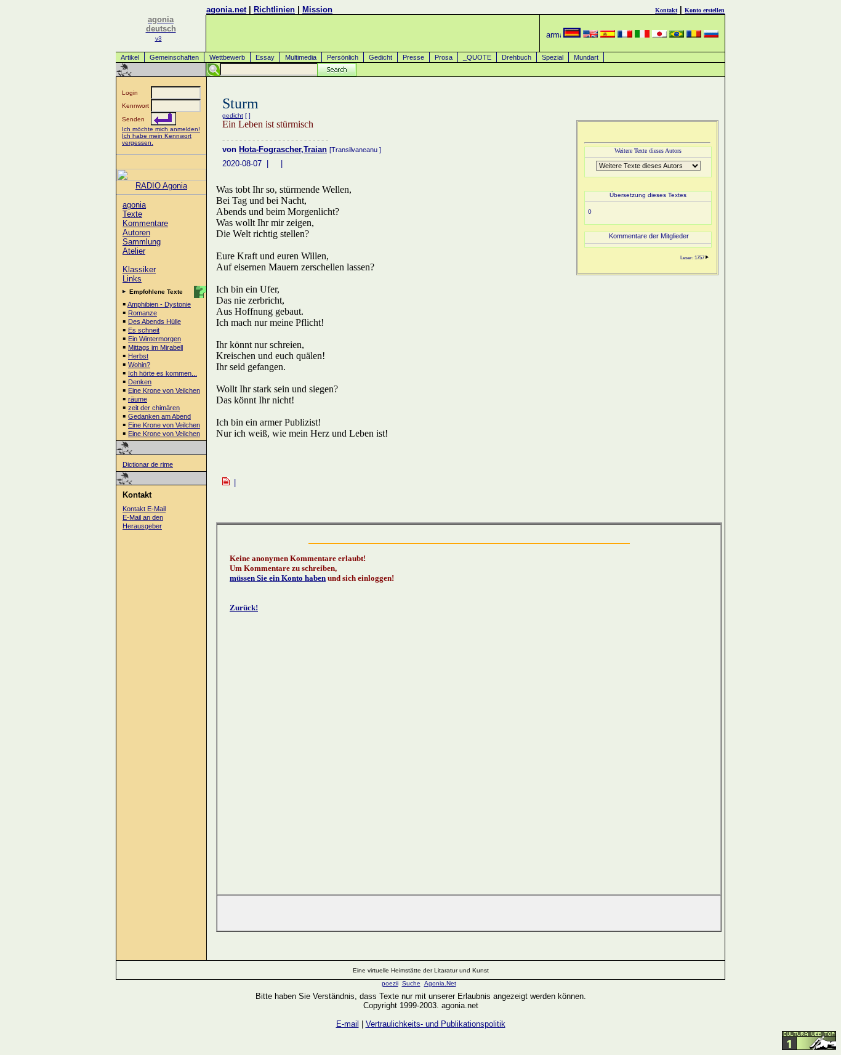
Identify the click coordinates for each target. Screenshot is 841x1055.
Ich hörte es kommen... (162, 373)
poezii (390, 983)
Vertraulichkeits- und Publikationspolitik (435, 1024)
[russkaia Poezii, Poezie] (711, 34)
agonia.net (226, 9)
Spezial (552, 57)
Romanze (142, 313)
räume (137, 399)
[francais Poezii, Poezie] (625, 34)
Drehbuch (516, 57)
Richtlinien (274, 9)
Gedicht (380, 57)
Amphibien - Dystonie (159, 304)
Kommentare (145, 223)
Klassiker (139, 269)
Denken (139, 382)
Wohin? (139, 364)
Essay (265, 57)
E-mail (347, 1024)
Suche (411, 983)
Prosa (444, 57)
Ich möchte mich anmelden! (161, 129)
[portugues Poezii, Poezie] (676, 34)
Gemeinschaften (174, 57)
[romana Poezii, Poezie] (693, 34)
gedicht (232, 115)
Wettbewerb (227, 57)
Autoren (136, 232)
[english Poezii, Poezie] (590, 34)
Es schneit (143, 330)
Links (132, 278)
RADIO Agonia (161, 185)
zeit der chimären (154, 407)
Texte (132, 214)
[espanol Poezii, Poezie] (607, 34)
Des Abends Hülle (154, 321)
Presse (413, 57)
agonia (134, 204)
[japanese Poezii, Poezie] (659, 34)
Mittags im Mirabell (155, 347)
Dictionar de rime (148, 464)
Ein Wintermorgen (154, 338)
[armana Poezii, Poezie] (553, 34)
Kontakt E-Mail (144, 508)
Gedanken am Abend (159, 416)
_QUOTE (477, 57)
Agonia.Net (440, 983)
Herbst (138, 356)
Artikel (130, 57)
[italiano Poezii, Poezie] (642, 34)
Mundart (586, 57)
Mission (317, 9)
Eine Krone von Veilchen (164, 390)
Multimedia (300, 57)
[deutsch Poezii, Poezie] (572, 34)
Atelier (134, 251)
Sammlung (142, 241)
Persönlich (342, 57)
